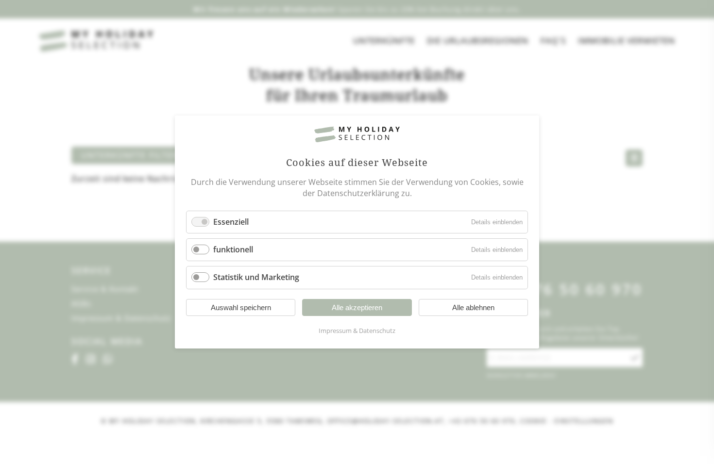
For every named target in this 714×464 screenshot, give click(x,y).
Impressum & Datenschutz (357, 330)
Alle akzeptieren (357, 307)
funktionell (233, 249)
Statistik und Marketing (256, 277)
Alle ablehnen (473, 307)
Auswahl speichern (241, 307)
